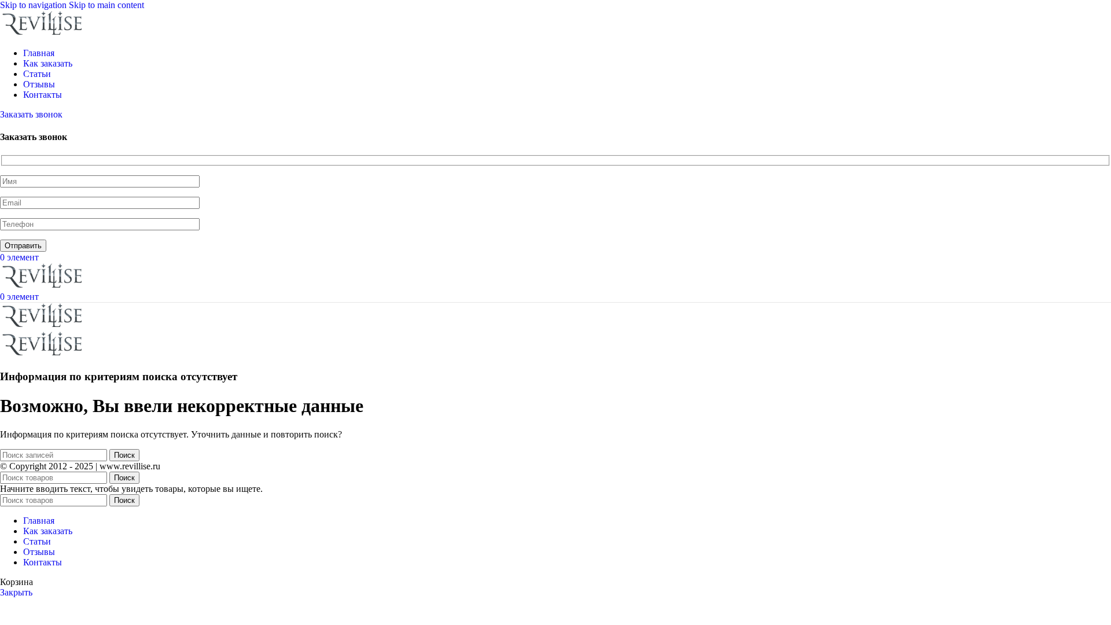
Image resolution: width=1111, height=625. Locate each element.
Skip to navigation (34, 5)
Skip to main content (106, 5)
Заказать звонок (31, 114)
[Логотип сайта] (43, 33)
